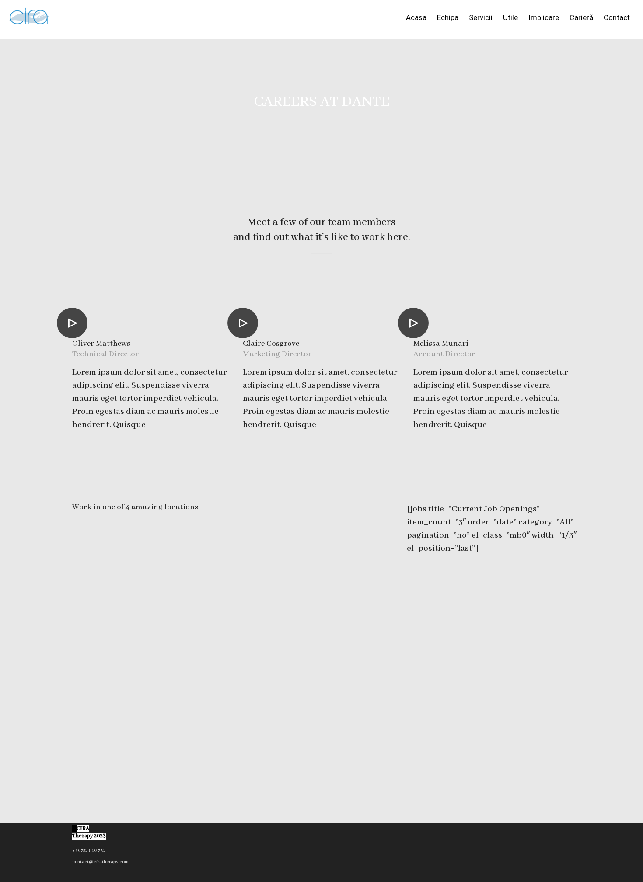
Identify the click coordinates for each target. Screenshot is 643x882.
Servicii (481, 17)
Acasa (416, 17)
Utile (510, 17)
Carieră (581, 17)
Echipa (447, 17)
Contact (617, 17)
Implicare (543, 17)
